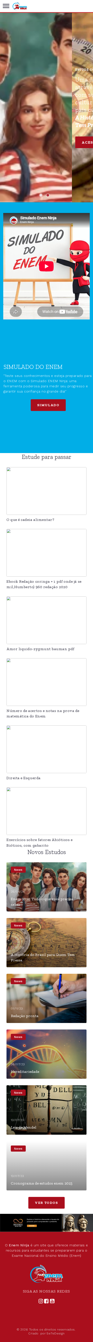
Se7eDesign (55, 1333)
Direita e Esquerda (23, 778)
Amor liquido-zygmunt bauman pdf (40, 648)
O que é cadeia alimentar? (30, 519)
